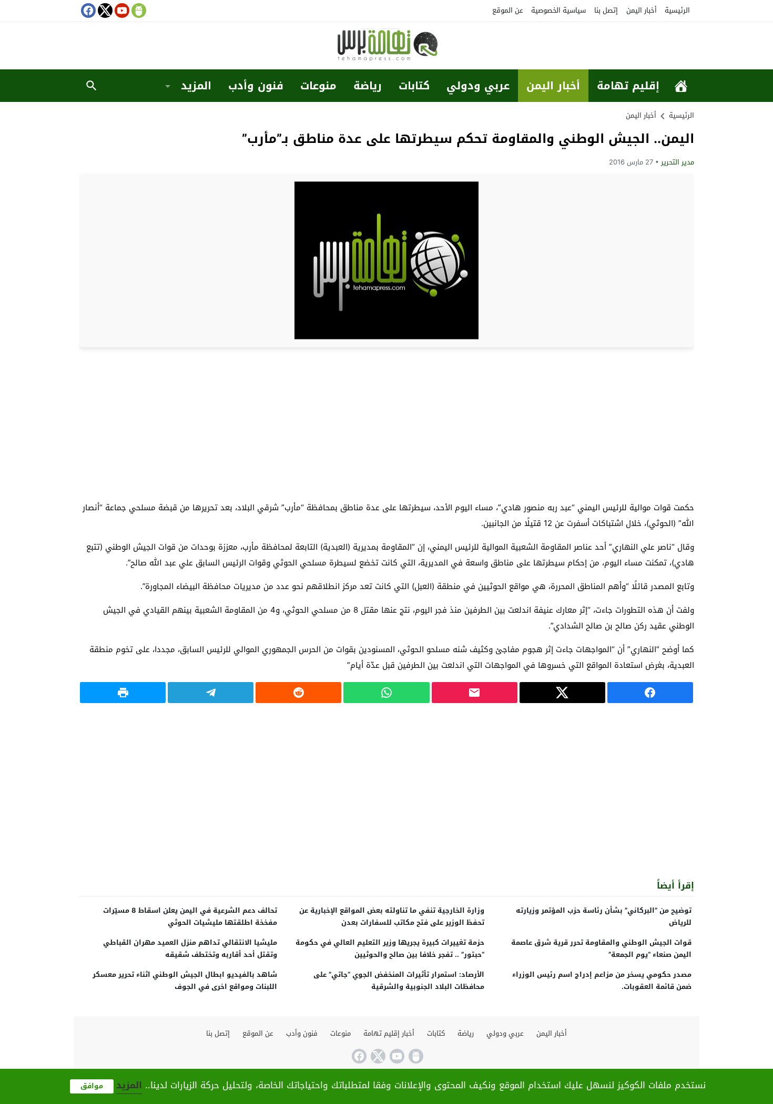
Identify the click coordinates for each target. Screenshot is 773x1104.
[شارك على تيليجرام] (210, 692)
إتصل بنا (606, 10)
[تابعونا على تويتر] (104, 10)
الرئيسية (677, 10)
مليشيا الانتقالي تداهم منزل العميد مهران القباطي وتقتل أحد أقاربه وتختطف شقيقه (190, 948)
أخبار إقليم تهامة (388, 1033)
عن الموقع (507, 10)
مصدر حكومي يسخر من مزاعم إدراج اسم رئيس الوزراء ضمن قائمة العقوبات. (601, 980)
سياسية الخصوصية (558, 10)
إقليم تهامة (628, 86)
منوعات (318, 86)
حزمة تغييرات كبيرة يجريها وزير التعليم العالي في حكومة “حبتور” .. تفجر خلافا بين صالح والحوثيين (390, 948)
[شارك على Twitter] (562, 692)
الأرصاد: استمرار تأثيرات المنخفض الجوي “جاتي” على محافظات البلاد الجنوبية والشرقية (398, 980)
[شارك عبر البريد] (474, 692)
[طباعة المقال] (123, 692)
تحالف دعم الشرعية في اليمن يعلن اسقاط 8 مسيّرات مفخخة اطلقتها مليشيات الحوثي (190, 916)
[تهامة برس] (386, 46)
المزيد (196, 86)
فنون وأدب (255, 86)
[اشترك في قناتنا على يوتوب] (121, 10)
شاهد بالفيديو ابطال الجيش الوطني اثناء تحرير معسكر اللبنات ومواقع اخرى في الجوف (185, 980)
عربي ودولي (478, 86)
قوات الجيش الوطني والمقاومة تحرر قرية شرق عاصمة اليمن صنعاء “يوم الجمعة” (601, 948)
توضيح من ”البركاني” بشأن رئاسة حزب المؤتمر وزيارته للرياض (603, 916)
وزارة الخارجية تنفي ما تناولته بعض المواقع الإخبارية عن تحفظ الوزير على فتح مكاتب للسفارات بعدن (391, 916)
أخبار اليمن (641, 10)
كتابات (414, 86)
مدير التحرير (677, 162)
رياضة (367, 86)
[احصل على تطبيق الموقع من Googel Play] (137, 10)
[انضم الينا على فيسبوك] (87, 10)
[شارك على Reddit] (298, 692)
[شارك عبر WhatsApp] (386, 692)
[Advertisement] (386, 423)
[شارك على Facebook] (650, 692)
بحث (91, 85)
